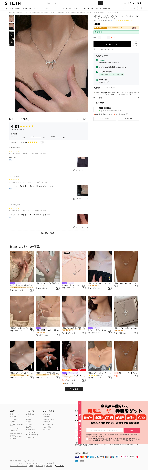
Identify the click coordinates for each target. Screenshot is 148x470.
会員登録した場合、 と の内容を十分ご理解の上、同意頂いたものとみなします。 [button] (112, 435)
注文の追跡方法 (30, 429)
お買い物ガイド (30, 414)
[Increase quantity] (108, 37)
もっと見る (74, 389)
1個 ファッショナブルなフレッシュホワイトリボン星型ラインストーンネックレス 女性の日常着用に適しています (48, 373)
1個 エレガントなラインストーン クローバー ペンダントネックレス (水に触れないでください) (22, 373)
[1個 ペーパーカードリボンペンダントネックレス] (126, 356)
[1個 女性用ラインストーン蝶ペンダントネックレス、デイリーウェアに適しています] (48, 311)
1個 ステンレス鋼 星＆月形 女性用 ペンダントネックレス (74, 328)
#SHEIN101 (13, 431)
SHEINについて (14, 414)
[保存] (136, 44)
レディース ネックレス (49, 12)
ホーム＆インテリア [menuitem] (87, 8)
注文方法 (29, 427)
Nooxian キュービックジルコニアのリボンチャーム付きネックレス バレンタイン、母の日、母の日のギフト (74, 375)
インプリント (39, 466)
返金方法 (29, 424)
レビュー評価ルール (48, 427)
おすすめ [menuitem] (18, 8)
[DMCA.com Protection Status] (82, 461)
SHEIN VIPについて (32, 435)
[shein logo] (13, 3)
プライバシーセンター (16, 463)
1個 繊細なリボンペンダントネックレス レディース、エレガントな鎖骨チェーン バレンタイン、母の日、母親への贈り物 (22, 328)
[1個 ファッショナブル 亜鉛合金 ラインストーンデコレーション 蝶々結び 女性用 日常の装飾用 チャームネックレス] (48, 266)
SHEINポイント (47, 416)
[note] (74, 370)
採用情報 (12, 422)
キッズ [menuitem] (114, 8)
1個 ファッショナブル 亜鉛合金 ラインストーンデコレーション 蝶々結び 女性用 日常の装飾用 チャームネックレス (48, 283)
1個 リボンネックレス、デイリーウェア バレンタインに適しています (100, 283)
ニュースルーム (14, 419)
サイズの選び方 (30, 432)
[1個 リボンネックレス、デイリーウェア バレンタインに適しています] (100, 266)
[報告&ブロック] (86, 170)
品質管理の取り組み (16, 436)
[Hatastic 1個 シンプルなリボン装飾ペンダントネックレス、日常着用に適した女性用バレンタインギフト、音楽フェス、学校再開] (74, 266)
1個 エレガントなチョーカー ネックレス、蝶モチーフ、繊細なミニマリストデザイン (100, 373)
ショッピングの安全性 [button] (105, 72)
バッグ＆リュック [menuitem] (132, 8)
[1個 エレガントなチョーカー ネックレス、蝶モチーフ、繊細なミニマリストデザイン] (100, 356)
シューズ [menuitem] (121, 8)
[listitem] (22, 271)
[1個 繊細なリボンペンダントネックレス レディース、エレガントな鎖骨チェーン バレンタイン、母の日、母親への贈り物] (22, 311)
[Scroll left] (139, 8)
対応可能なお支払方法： (82, 453)
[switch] (42, 142)
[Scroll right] (141, 8)
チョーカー (61, 12)
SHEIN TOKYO (14, 428)
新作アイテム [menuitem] (27, 8)
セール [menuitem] (36, 8)
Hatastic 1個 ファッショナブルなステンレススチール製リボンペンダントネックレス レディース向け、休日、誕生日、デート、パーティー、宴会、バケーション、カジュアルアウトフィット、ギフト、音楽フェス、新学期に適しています (100, 330)
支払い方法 (29, 416)
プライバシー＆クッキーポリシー (35, 463)
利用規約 (49, 463)
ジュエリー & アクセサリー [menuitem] (69, 8)
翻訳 (10, 160)
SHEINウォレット (48, 422)
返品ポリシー (30, 422)
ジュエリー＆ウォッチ (20, 12)
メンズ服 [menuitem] (98, 8)
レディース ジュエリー (35, 12)
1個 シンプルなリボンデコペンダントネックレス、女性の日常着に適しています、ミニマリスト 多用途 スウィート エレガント (126, 328)
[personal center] (124, 3)
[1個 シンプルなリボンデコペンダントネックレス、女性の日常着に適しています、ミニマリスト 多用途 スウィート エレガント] (126, 311)
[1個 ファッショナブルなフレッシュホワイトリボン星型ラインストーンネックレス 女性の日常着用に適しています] (48, 356)
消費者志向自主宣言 (16, 433)
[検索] (100, 3)
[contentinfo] (107, 457)
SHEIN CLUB (14, 438)
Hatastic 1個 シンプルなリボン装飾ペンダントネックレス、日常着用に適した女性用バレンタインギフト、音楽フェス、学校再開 (74, 285)
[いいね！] (74, 170)
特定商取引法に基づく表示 (16, 425)
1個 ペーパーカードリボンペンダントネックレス (126, 373)
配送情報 (29, 419)
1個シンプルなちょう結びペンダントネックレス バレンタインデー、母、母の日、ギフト (126, 283)
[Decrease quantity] (99, 37)
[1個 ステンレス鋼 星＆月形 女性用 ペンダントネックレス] (74, 311)
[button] (137, 3)
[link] (129, 3)
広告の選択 (49, 466)
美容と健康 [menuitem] (106, 8)
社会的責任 (13, 416)
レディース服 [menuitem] (44, 8)
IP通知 (31, 466)
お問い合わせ (46, 414)
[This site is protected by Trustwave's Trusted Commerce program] (76, 461)
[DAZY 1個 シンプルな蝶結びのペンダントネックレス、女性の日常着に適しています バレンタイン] (22, 266)
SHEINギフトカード (48, 419)
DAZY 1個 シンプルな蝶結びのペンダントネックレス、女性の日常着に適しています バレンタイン (22, 285)
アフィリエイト (30, 437)
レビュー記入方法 (48, 424)
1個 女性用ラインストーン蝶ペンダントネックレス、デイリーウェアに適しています (48, 330)
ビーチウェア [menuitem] (55, 8)
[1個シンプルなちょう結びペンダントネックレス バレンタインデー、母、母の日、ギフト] (126, 266)
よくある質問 (46, 429)
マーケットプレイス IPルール (18, 466)
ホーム (11, 12)
